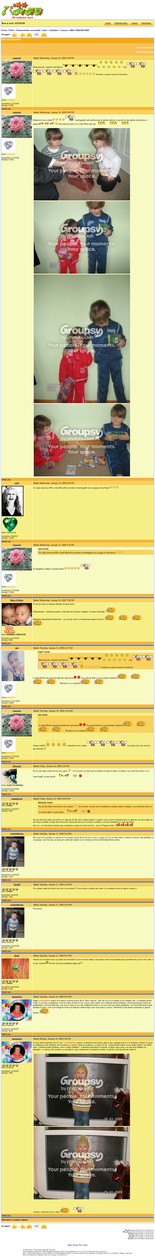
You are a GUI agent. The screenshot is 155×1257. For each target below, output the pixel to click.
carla (17, 483)
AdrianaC (17, 766)
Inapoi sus (6, 108)
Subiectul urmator (144, 52)
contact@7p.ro (62, 1255)
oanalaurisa (16, 799)
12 (44, 34)
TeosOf (17, 884)
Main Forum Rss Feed (77, 1245)
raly (17, 648)
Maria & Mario (16, 600)
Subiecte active (121, 23)
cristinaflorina (16, 834)
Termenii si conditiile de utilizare (114, 1253)
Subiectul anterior (145, 47)
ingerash (17, 58)
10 (29, 34)
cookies (44, 1253)
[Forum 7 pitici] (22, 18)
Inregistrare (146, 23)
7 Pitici (35, 1250)
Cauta (108, 23)
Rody (16, 956)
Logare (134, 23)
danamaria (17, 997)
